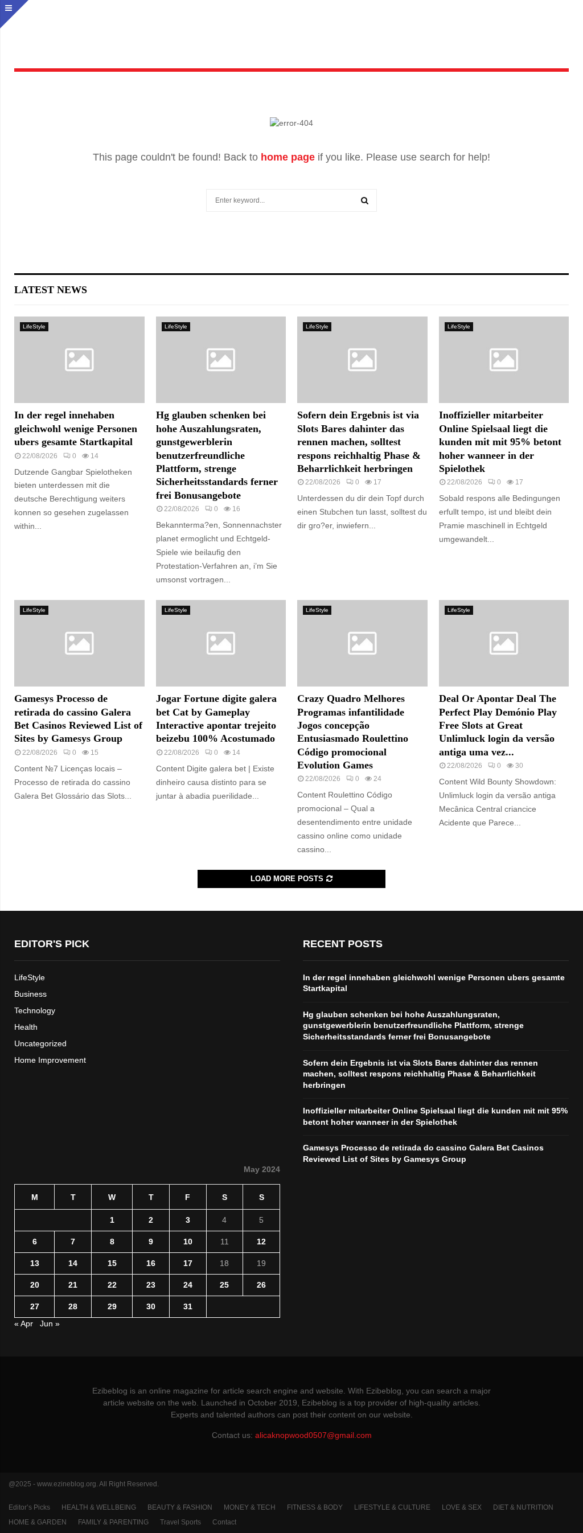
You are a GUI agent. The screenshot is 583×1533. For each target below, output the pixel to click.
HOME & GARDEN (38, 1522)
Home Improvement (50, 1060)
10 (187, 1241)
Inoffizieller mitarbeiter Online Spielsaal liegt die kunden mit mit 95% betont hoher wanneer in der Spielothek (500, 441)
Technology (34, 1010)
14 (72, 1263)
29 (112, 1306)
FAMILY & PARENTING (113, 1522)
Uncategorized (40, 1043)
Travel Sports (180, 1522)
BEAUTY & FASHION (179, 1507)
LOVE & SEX (462, 1507)
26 (261, 1284)
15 (112, 1263)
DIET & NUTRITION (523, 1507)
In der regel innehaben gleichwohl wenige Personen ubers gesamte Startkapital (75, 428)
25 (224, 1284)
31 (187, 1306)
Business (30, 993)
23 (150, 1284)
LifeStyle (34, 326)
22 (112, 1284)
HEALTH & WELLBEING (98, 1507)
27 (34, 1306)
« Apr (23, 1323)
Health (26, 1026)
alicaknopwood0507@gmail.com (313, 1435)
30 (150, 1306)
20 (34, 1284)
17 (187, 1263)
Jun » (50, 1323)
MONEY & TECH (250, 1507)
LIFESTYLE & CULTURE (392, 1507)
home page (288, 157)
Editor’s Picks (29, 1507)
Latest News (50, 289)
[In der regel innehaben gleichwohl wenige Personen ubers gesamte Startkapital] (79, 360)
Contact (224, 1522)
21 (72, 1284)
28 (72, 1306)
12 (261, 1241)
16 (150, 1263)
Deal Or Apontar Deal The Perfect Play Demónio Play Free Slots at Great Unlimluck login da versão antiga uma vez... (498, 725)
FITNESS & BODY (315, 1507)
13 (34, 1263)
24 (187, 1284)
